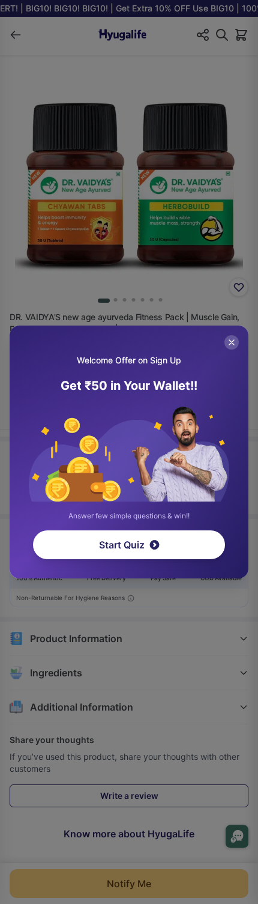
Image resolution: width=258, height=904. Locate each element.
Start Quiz (122, 545)
